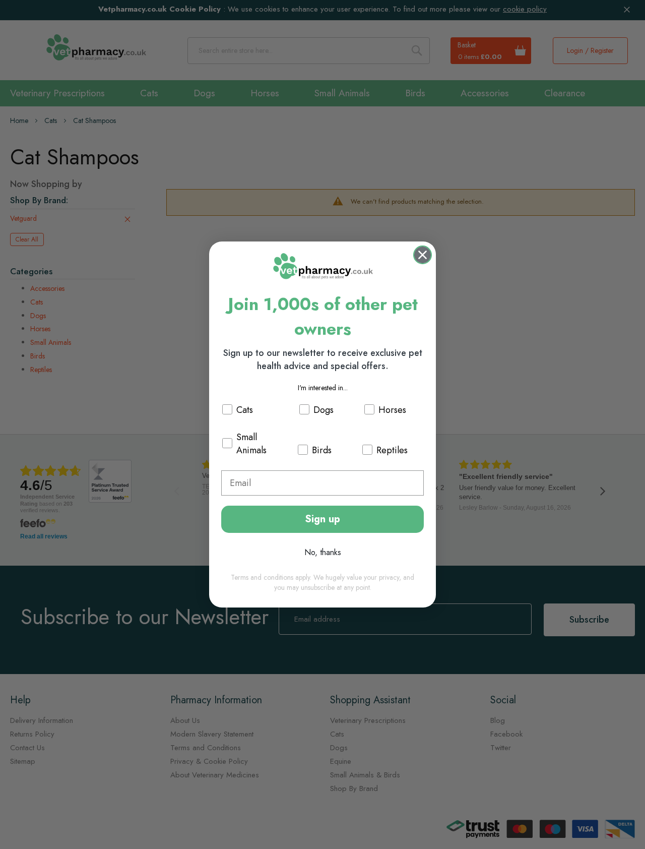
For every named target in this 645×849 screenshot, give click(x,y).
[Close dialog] (422, 255)
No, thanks (322, 552)
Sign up (322, 519)
